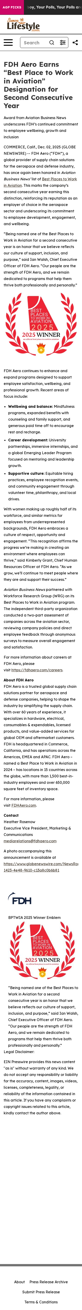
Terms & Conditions (41, 1302)
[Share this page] (75, 42)
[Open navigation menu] (8, 42)
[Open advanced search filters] (62, 42)
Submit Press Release (41, 1292)
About (19, 1282)
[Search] (51, 42)
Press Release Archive (48, 1282)
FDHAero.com (23, 805)
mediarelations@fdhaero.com (30, 841)
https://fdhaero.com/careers (36, 670)
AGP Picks (12, 7)
